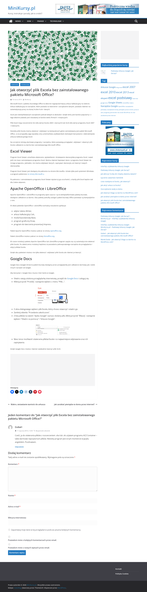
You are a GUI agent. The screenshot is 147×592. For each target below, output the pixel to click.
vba (118, 112)
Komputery (14, 84)
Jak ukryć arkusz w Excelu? (111, 185)
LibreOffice (126, 103)
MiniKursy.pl (21, 8)
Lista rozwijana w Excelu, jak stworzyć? (115, 181)
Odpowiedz (19, 447)
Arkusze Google (108, 87)
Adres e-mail (14, 506)
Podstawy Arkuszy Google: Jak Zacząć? (115, 170)
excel (120, 87)
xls (131, 112)
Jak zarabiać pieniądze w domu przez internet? (74, 404)
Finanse (40, 21)
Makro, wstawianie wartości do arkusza (28, 404)
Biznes (18, 21)
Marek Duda (105, 239)
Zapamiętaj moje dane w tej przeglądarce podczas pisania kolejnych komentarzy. (46, 530)
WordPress (127, 112)
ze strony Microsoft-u (36, 174)
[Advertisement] (52, 370)
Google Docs (72, 278)
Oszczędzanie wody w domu (111, 189)
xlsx (134, 112)
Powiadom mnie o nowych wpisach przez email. (29, 547)
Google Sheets (115, 102)
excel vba (135, 98)
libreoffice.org (49, 236)
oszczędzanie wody (112, 109)
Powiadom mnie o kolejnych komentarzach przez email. (32, 540)
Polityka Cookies (122, 574)
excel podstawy (120, 97)
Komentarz (13, 464)
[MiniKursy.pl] (11, 21)
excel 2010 (108, 92)
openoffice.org (55, 231)
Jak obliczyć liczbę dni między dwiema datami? (118, 174)
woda (121, 112)
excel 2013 (122, 92)
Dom (29, 21)
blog (117, 87)
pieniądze (121, 109)
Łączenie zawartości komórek (112, 178)
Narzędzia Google (109, 106)
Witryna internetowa (17, 517)
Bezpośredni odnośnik (43, 431)
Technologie (55, 21)
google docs (104, 103)
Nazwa (12, 495)
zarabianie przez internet (108, 115)
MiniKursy (28, 99)
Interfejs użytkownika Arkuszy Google (115, 166)
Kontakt (118, 569)
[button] (22, 21)
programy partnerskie (110, 112)
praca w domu (129, 109)
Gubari (18, 427)
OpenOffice (121, 106)
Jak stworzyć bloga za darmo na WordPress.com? (119, 193)
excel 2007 (129, 87)
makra (131, 103)
